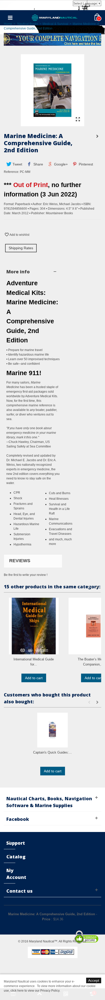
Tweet (16, 164)
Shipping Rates (21, 248)
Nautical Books (27, 24)
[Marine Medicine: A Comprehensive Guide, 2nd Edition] (52, 124)
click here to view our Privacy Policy (34, 990)
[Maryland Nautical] (54, 17)
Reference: (11, 172)
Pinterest (85, 164)
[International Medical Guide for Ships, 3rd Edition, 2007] (34, 626)
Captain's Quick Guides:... (52, 752)
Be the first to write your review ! (25, 575)
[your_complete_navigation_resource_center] (52, 39)
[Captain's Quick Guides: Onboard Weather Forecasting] (52, 730)
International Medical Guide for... (34, 661)
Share (37, 164)
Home (8, 24)
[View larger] (78, 119)
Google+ (60, 164)
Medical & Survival (55, 24)
